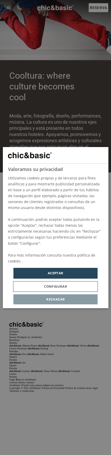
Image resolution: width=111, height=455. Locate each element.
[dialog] (55, 227)
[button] (55, 286)
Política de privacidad (42, 261)
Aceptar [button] (56, 273)
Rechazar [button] (55, 299)
